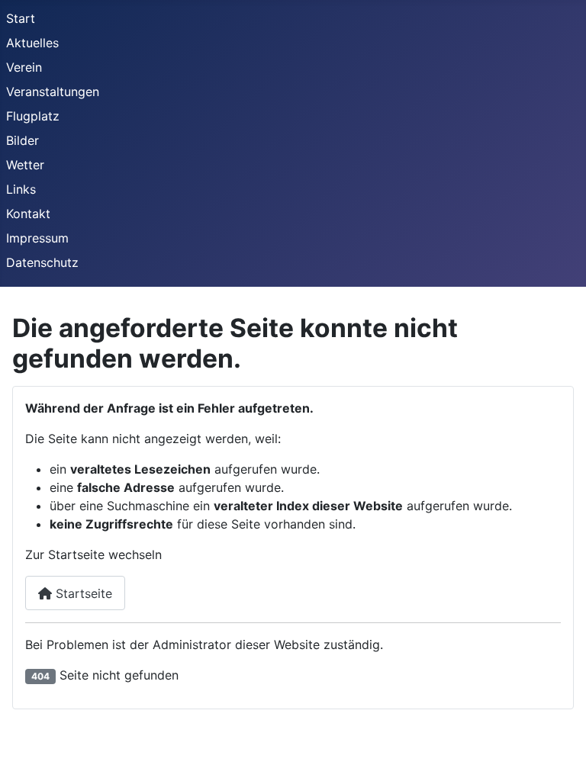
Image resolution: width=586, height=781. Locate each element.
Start (20, 18)
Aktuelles (32, 42)
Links (21, 189)
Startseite (82, 593)
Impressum (37, 238)
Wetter (25, 164)
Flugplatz (33, 116)
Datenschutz (42, 262)
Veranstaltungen (52, 91)
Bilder (22, 140)
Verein (24, 67)
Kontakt (28, 213)
